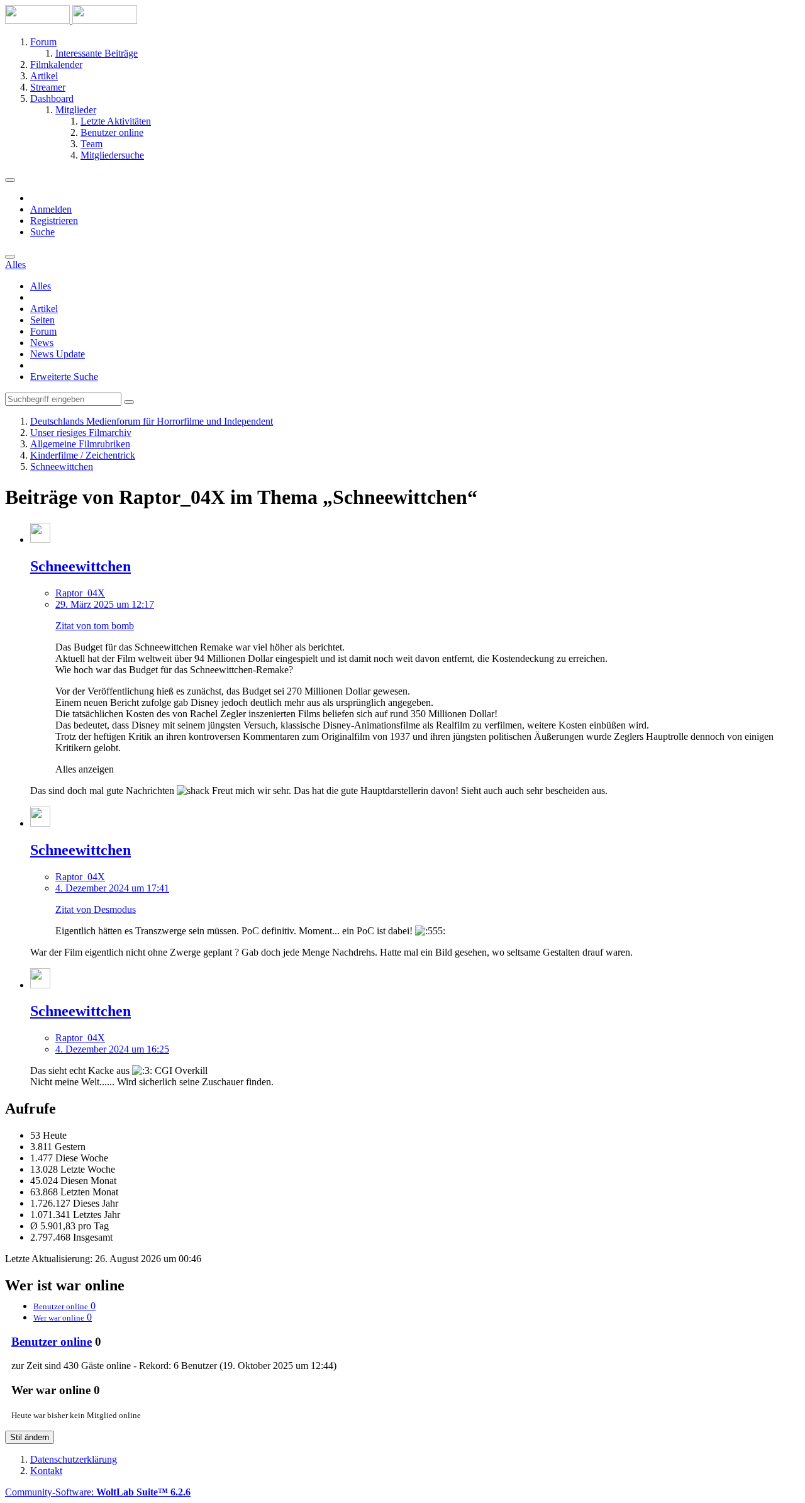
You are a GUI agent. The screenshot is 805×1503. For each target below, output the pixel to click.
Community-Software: (98, 1492)
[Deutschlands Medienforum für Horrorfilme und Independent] (71, 20)
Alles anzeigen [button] (84, 769)
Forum (43, 331)
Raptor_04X (80, 593)
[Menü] (10, 180)
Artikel (44, 308)
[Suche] (10, 257)
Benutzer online (51, 1341)
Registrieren (54, 220)
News (41, 342)
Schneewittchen (80, 566)
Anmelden (51, 209)
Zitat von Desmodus (95, 909)
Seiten (42, 320)
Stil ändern (29, 1437)
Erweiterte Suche (64, 376)
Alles (40, 286)
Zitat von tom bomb (94, 625)
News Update (57, 354)
